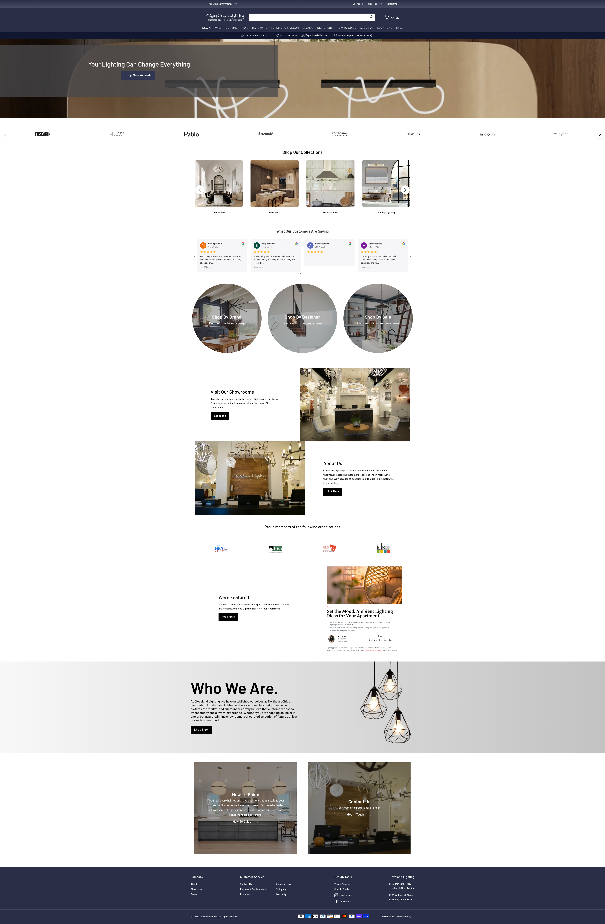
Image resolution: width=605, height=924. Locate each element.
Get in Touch (355, 814)
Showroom (196, 889)
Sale (399, 27)
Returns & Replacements (254, 889)
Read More (228, 617)
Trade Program (342, 884)
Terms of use (388, 917)
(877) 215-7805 (289, 36)
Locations (384, 27)
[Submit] (371, 17)
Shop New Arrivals (138, 75)
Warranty (281, 894)
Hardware (259, 27)
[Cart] (387, 17)
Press (194, 894)
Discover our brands (223, 323)
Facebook (346, 902)
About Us (367, 27)
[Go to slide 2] (302, 273)
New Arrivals (212, 27)
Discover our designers (298, 323)
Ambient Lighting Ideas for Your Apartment (256, 609)
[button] (600, 134)
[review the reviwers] (243, 244)
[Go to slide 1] (300, 273)
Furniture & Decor (285, 27)
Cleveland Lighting (208, 917)
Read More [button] (205, 267)
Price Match (246, 894)
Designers (325, 27)
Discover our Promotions (374, 323)
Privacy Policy (404, 917)
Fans (245, 27)
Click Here (333, 491)
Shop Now (201, 730)
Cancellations (283, 884)
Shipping (281, 889)
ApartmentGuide (265, 604)
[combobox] (312, 17)
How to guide (346, 27)
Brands (308, 27)
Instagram (346, 895)
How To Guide (242, 821)
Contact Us (246, 884)
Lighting (231, 27)
